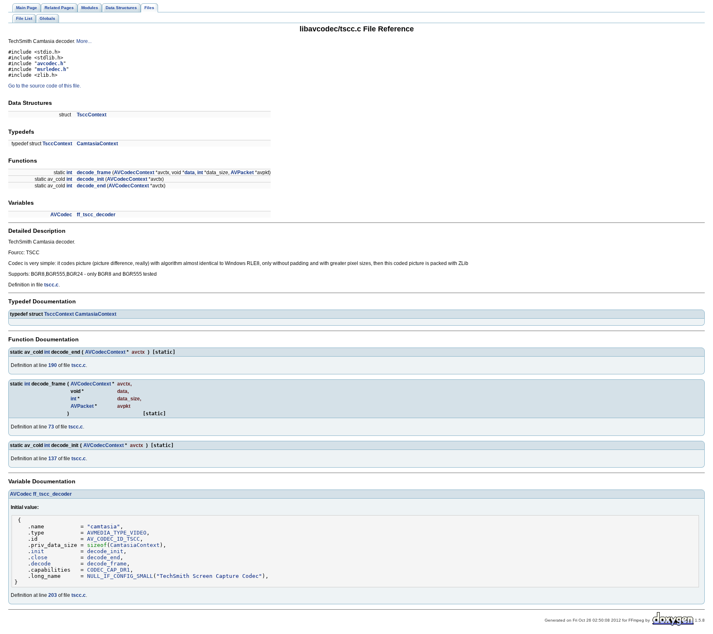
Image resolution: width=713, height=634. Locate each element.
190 (52, 365)
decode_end (91, 186)
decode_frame (94, 172)
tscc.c (51, 285)
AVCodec (61, 215)
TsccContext (91, 115)
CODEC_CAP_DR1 (108, 570)
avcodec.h (50, 63)
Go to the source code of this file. (44, 86)
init (37, 551)
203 (52, 595)
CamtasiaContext (97, 144)
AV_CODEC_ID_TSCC (113, 539)
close (39, 557)
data (189, 172)
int (69, 172)
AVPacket (242, 172)
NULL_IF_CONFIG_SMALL (120, 576)
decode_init (90, 179)
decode (41, 564)
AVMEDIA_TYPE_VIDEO (116, 533)
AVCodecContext (134, 172)
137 (52, 458)
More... (84, 41)
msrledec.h (51, 69)
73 (51, 427)
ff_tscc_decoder (96, 215)
